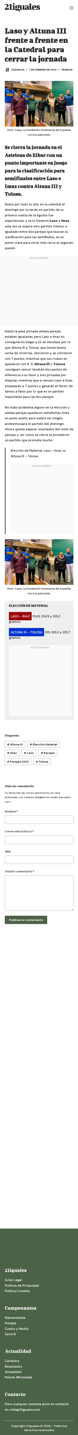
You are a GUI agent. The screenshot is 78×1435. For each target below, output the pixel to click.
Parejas (67, 70)
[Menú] (71, 8)
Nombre (11, 811)
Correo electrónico (19, 831)
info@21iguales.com (25, 1409)
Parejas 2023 (18, 762)
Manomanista (15, 1317)
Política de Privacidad (22, 1285)
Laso (29, 753)
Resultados (13, 1366)
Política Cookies (17, 1290)
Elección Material (43, 744)
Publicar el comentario (26, 919)
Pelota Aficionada (18, 1377)
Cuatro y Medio (16, 1328)
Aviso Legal (13, 1279)
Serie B (10, 1333)
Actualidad (13, 1371)
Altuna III (15, 744)
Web (8, 851)
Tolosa (42, 762)
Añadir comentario (19, 871)
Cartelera (12, 1360)
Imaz (12, 753)
